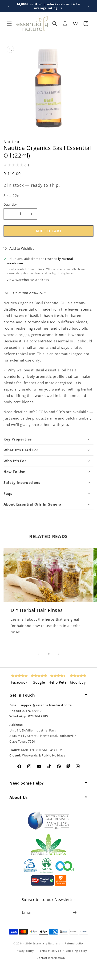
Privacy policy (24, 950)
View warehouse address (28, 280)
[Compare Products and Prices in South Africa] (42, 885)
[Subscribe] (75, 912)
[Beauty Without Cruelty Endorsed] (30, 872)
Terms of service (49, 950)
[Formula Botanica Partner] (48, 855)
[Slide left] (38, 654)
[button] (9, 23)
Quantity (10, 204)
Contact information (51, 958)
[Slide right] (59, 654)
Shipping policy (76, 950)
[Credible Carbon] (64, 872)
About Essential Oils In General (33, 504)
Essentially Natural (45, 943)
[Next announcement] (88, 6)
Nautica (11, 141)
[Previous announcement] (9, 6)
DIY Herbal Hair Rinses (37, 610)
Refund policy (74, 943)
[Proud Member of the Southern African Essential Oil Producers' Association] (46, 872)
